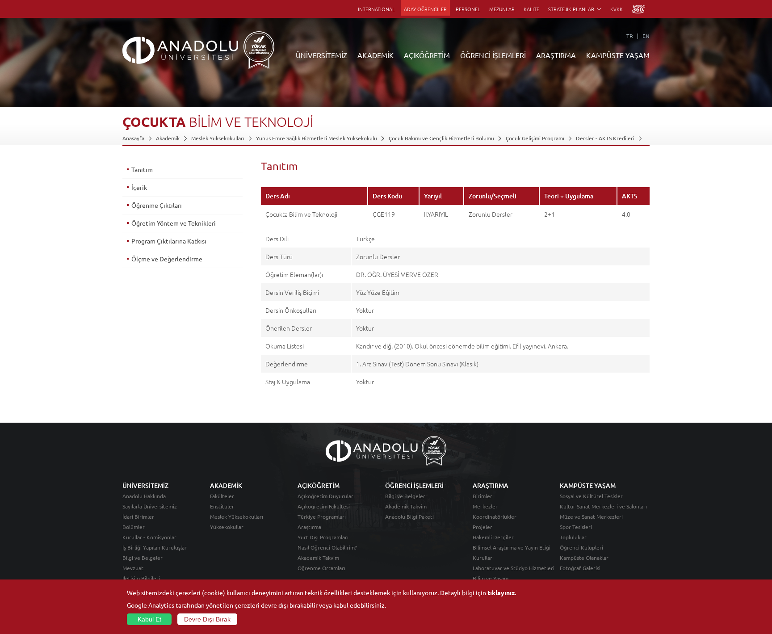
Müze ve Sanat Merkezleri (591, 516)
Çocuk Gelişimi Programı (535, 138)
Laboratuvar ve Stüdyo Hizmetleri (513, 567)
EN (646, 35)
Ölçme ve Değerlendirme (166, 259)
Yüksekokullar (226, 526)
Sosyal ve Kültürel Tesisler (591, 496)
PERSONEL (468, 9)
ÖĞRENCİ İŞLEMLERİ (493, 54)
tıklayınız (501, 592)
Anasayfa (133, 138)
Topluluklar (573, 537)
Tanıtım (142, 169)
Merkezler (485, 506)
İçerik (139, 187)
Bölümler (133, 526)
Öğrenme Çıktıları (156, 205)
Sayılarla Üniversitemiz (149, 506)
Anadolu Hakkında (144, 496)
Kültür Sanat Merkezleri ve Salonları (603, 506)
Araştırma (309, 526)
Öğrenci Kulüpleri (581, 547)
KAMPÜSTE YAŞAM (618, 54)
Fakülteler (222, 496)
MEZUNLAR (502, 9)
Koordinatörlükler (494, 516)
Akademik (168, 138)
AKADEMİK (375, 54)
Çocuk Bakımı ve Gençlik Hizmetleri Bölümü (441, 138)
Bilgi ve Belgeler (142, 557)
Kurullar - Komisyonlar (149, 537)
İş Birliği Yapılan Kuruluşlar (154, 547)
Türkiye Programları (322, 516)
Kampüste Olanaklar (584, 557)
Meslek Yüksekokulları (217, 138)
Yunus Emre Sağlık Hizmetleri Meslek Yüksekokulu (316, 138)
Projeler (482, 526)
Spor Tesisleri (576, 526)
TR (629, 35)
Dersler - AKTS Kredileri (605, 138)
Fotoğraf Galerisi (580, 567)
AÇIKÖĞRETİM (427, 54)
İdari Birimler (138, 516)
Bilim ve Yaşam (490, 578)
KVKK (616, 9)
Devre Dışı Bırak (207, 619)
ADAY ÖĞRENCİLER (425, 9)
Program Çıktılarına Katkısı (168, 241)
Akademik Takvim (318, 557)
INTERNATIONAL (376, 9)
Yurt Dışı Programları (323, 537)
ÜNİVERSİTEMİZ (321, 54)
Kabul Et (149, 619)
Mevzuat (132, 567)
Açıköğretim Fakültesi (324, 506)
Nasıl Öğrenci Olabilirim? (327, 547)
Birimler (482, 496)
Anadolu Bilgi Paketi (409, 516)
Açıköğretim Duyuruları (326, 496)
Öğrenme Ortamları (321, 567)
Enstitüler (222, 506)
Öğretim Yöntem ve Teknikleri (173, 223)
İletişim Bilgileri (141, 578)
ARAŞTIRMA (556, 54)
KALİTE (531, 9)
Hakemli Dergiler (493, 537)
